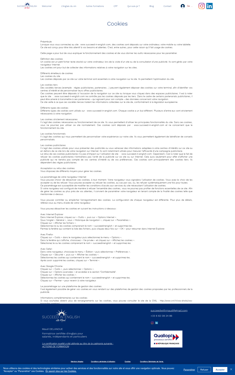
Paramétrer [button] (189, 369)
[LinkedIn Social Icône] (209, 6)
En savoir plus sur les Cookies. (61, 371)
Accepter (220, 369)
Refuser (204, 369)
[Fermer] (231, 369)
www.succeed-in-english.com (95, 44)
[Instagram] (202, 6)
